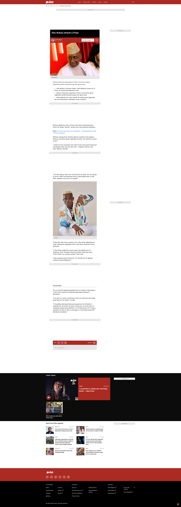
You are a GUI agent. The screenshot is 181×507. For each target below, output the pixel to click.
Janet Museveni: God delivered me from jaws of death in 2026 (94, 430)
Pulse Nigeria (111, 487)
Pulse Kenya (111, 493)
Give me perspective (59, 347)
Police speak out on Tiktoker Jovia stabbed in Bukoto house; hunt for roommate (94, 452)
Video (81, 386)
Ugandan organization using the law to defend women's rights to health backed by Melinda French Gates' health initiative (64, 442)
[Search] (133, 2)
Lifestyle (94, 2)
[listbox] (90, 410)
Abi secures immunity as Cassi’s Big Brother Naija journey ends (64, 430)
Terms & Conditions (77, 493)
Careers (105, 2)
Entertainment (86, 2)
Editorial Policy (93, 487)
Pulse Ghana (111, 490)
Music (57, 5)
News (79, 2)
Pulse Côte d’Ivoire (126, 488)
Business (48, 496)
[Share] (96, 40)
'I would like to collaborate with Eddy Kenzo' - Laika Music (93, 390)
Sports (100, 2)
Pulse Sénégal (127, 492)
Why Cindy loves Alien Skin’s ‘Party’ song (54, 416)
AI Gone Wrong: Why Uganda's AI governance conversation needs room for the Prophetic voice (94, 442)
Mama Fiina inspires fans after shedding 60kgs (63, 451)
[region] (90, 410)
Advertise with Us (76, 490)
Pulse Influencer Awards (93, 491)
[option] (54, 411)
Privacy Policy (75, 496)
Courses (60, 487)
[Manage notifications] (178, 504)
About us (74, 487)
